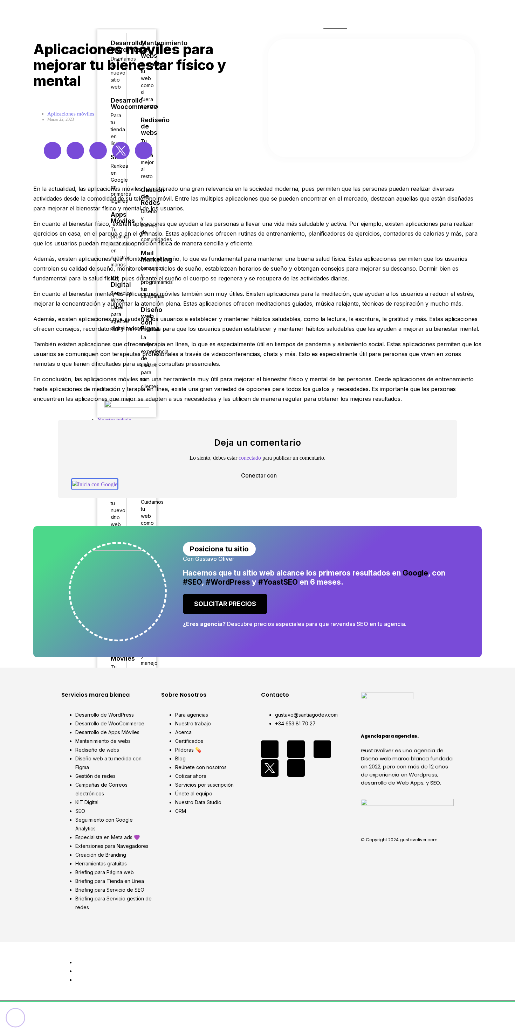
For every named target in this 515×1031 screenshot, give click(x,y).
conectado (250, 458)
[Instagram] (75, 150)
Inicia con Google (97, 484)
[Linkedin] (98, 150)
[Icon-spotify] (296, 768)
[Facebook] (52, 150)
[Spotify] (143, 150)
